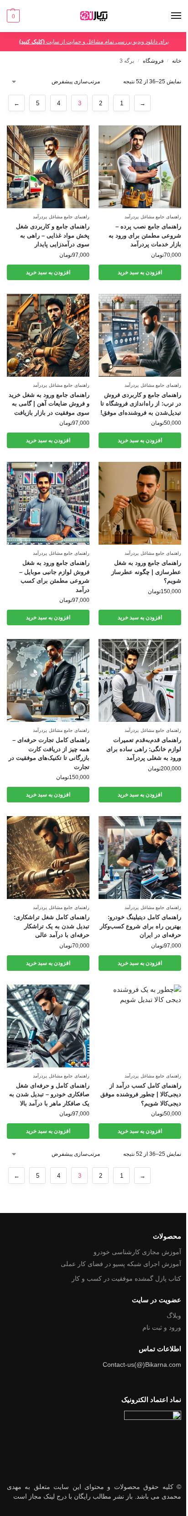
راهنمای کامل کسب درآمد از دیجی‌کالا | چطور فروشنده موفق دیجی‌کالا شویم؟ (140, 1094)
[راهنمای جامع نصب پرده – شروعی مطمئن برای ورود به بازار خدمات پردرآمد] (140, 166)
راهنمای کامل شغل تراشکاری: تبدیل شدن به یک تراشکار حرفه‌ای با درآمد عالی (51, 926)
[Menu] (167, 16)
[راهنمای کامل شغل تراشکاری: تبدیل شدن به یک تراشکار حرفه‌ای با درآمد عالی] (48, 857)
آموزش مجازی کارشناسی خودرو (137, 1252)
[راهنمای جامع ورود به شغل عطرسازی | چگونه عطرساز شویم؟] (140, 503)
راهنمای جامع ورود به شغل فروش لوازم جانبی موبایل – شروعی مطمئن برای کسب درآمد (54, 576)
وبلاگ (174, 1315)
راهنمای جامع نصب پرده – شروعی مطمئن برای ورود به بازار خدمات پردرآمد (145, 235)
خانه (176, 61)
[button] (13, 16)
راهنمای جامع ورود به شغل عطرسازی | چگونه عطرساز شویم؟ (146, 571)
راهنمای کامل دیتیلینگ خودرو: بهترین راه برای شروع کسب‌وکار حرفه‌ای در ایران (140, 926)
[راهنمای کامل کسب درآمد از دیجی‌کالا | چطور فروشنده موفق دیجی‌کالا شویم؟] (140, 1026)
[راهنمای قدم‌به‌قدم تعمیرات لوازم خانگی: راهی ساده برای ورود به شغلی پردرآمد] (140, 680)
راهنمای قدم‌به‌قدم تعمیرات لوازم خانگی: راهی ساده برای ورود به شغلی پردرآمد (143, 748)
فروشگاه (153, 61)
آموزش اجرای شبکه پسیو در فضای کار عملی (121, 1263)
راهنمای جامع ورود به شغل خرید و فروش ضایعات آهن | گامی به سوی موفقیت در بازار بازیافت (49, 403)
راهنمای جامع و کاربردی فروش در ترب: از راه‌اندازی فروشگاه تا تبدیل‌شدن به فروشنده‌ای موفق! (140, 403)
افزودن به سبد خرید (140, 272)
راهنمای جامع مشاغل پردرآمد (153, 216)
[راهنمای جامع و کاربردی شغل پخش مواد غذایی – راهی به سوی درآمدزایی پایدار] (48, 166)
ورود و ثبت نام (161, 1327)
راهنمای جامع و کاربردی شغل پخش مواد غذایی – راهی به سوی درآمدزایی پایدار (52, 235)
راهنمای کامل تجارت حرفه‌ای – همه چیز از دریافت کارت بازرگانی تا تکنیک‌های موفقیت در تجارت (49, 753)
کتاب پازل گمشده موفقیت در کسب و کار (126, 1278)
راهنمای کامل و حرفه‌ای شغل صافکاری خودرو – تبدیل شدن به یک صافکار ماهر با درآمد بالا (49, 1094)
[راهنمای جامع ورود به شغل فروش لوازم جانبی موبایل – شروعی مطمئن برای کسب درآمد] (48, 503)
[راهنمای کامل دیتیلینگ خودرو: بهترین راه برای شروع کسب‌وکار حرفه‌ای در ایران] (140, 857)
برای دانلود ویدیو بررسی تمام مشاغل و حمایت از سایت (94, 41)
